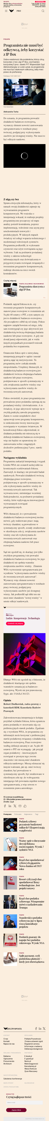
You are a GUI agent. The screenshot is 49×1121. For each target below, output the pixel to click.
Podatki (7, 39)
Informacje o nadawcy (33, 1046)
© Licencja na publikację (14, 797)
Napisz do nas (9, 1044)
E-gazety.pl (28, 1059)
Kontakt (7, 1041)
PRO (19, 11)
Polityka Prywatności (32, 1039)
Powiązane (8, 814)
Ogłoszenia (8, 1059)
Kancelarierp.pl (30, 1066)
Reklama (7, 1056)
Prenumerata (9, 1061)
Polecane (17, 814)
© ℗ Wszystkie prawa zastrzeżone (18, 799)
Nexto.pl (27, 1061)
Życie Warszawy (30, 1071)
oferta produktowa (11, 1087)
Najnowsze (28, 814)
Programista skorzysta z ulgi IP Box (32, 288)
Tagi (36, 814)
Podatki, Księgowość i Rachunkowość (31, 284)
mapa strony (8, 1083)
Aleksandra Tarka (11, 112)
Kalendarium (29, 1083)
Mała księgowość (31, 1064)
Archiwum (8, 1064)
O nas (6, 1039)
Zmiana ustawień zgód (33, 1041)
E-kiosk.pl (28, 1056)
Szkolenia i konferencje (13, 1079)
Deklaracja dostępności (33, 1049)
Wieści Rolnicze (30, 1069)
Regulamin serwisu (32, 1044)
